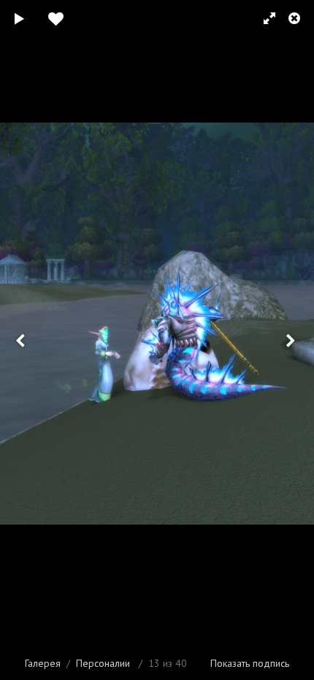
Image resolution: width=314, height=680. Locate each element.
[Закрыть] (295, 18)
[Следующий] (292, 340)
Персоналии (103, 663)
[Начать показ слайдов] (19, 18)
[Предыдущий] (22, 340)
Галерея (43, 663)
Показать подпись (249, 663)
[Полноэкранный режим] (262, 18)
